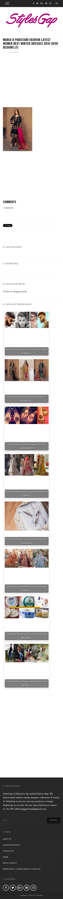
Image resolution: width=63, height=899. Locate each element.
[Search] (56, 3)
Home (5, 857)
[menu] (7, 3)
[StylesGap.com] (31, 19)
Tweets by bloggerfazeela (15, 291)
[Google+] (41, 3)
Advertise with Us (11, 845)
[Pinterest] (46, 3)
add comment (13, 52)
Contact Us (8, 851)
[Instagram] (50, 3)
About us (7, 839)
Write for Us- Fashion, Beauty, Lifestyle (21, 869)
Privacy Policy (10, 863)
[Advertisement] (31, 84)
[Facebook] (33, 3)
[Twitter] (37, 3)
